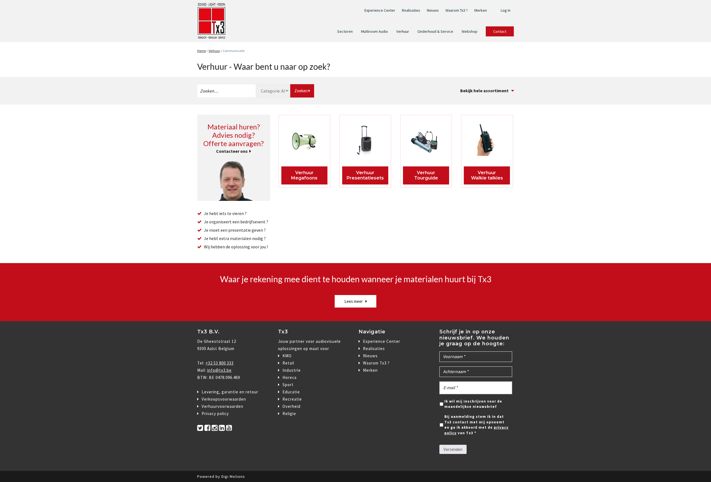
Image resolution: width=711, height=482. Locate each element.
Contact (499, 31)
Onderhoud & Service (435, 31)
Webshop (469, 31)
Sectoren (345, 31)
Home (201, 51)
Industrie (291, 370)
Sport (288, 384)
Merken (480, 10)
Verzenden (453, 449)
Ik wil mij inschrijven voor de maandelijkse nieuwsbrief (473, 404)
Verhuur (402, 31)
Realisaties (411, 10)
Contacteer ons (232, 151)
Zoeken (301, 90)
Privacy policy (215, 413)
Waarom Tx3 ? (456, 10)
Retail (288, 363)
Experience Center (379, 10)
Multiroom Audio (374, 31)
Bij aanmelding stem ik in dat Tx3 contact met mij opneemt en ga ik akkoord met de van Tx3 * (476, 424)
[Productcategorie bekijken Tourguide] (426, 141)
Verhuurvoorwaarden (222, 406)
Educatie (291, 391)
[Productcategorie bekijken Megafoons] (304, 141)
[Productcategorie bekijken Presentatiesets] (365, 141)
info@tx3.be (219, 370)
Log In (505, 10)
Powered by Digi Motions (221, 476)
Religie (289, 413)
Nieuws (433, 10)
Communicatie (233, 51)
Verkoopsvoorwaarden (224, 399)
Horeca (289, 377)
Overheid (291, 406)
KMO (287, 355)
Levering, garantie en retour (230, 391)
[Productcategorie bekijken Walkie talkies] (487, 141)
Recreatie (292, 399)
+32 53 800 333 (220, 363)
